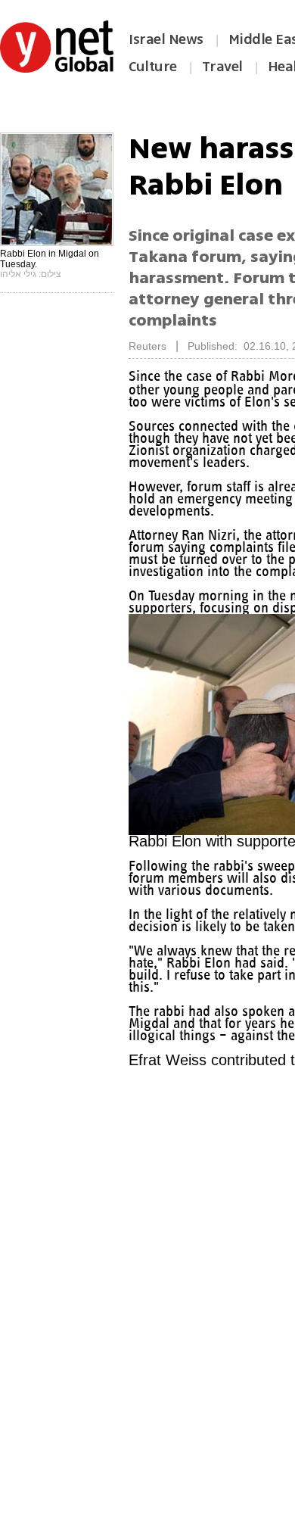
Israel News (166, 39)
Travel (222, 66)
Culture (153, 66)
